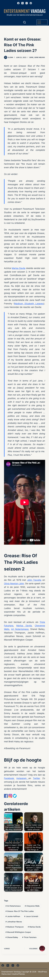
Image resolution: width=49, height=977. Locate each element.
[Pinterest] (31, 3)
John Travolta (34, 580)
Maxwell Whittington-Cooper (18, 932)
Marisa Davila (18, 268)
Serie (31, 57)
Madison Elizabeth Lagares (29, 303)
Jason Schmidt (31, 916)
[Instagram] (27, 3)
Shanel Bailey (12, 937)
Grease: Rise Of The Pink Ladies (20, 911)
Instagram (22, 778)
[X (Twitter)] (22, 3)
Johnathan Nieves (14, 922)
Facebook (9, 778)
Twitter (36, 778)
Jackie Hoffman (13, 916)
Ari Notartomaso (20, 629)
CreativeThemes (18, 974)
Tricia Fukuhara (29, 937)
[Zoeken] (24, 22)
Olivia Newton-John (14, 583)
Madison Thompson (15, 927)
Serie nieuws (39, 57)
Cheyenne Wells (32, 906)
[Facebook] (18, 3)
